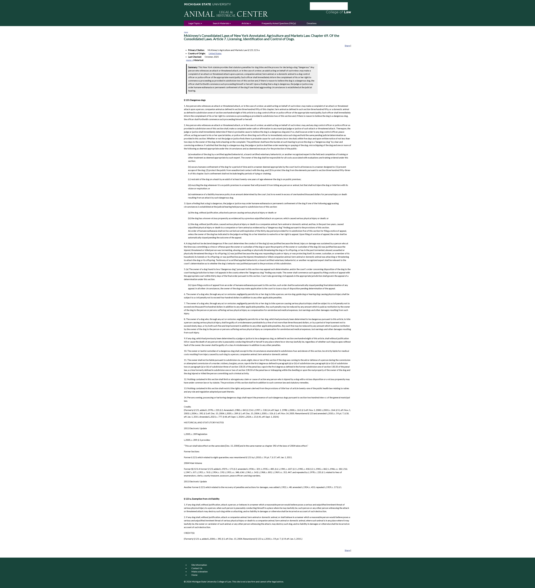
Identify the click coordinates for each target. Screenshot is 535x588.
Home (186, 32)
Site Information (199, 564)
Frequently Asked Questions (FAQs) (279, 23)
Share (347, 45)
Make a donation (199, 571)
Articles (245, 23)
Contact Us (196, 568)
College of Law (224, 581)
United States (215, 53)
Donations (312, 23)
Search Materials (221, 23)
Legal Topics (194, 23)
